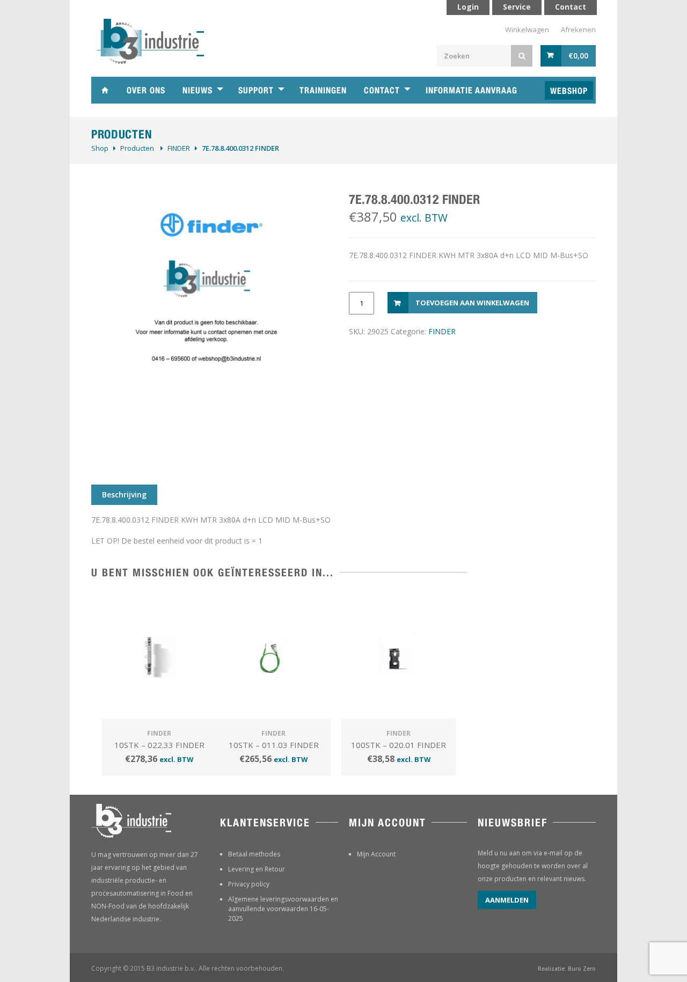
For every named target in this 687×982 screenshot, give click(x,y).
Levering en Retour (256, 869)
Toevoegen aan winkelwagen (472, 302)
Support (256, 90)
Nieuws (197, 90)
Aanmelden (507, 900)
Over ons (146, 90)
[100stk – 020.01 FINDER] (398, 657)
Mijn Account (376, 854)
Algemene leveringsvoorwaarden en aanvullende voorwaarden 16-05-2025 (283, 909)
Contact (382, 90)
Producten (137, 148)
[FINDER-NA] (209, 324)
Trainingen (323, 90)
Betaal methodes (254, 854)
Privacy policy (248, 884)
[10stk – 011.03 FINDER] (273, 657)
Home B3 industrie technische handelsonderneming (104, 90)
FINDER (178, 148)
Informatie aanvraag (471, 90)
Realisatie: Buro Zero (567, 968)
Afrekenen (578, 29)
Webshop (569, 91)
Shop (99, 148)
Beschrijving (124, 494)
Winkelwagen (527, 29)
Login (468, 7)
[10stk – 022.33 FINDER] (159, 657)
